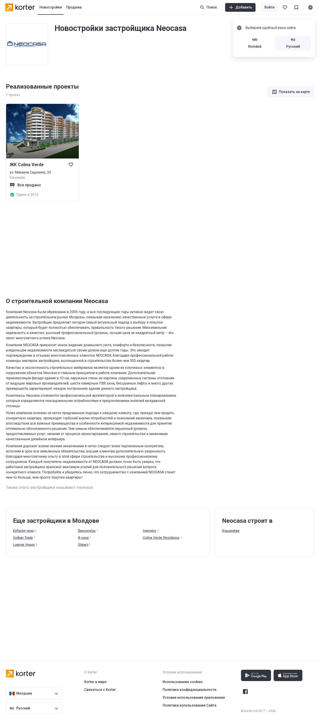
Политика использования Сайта (189, 705)
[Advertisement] (136, 249)
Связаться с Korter (100, 690)
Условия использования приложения (194, 697)
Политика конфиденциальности (189, 690)
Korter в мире (95, 682)
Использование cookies (183, 682)
